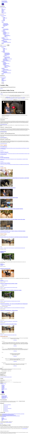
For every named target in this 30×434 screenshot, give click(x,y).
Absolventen (6, 67)
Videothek (3, 10)
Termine (3, 73)
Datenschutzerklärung (24, 428)
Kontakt (3, 390)
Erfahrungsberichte (4, 80)
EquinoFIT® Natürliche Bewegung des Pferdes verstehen (8, 283)
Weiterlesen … (2, 264)
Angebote (3, 70)
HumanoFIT (3, 387)
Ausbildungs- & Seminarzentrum (7, 72)
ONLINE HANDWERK (9, 422)
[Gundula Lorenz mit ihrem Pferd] (7, 408)
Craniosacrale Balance (7, 53)
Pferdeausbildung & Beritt (6, 63)
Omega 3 (4, 30)
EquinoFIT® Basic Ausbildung (3, 252)
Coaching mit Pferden (5, 69)
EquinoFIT (3, 61)
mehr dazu (1, 88)
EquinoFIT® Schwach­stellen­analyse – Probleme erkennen (9, 310)
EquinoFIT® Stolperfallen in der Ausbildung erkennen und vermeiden (10, 290)
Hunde (3, 27)
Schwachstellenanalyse (6, 24)
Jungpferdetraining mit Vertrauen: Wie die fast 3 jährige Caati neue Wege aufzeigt (12, 219)
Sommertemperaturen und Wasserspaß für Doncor (8, 187)
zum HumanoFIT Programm (3, 143)
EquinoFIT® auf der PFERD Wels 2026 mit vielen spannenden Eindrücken (11, 208)
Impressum (3, 418)
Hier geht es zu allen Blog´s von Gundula (5, 232)
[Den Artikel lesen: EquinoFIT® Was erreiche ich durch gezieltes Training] (8, 332)
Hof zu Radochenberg (4, 71)
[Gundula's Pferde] (5, 407)
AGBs (2, 419)
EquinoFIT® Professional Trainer (5, 268)
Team (3, 49)
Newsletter (3, 11)
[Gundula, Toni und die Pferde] (7, 404)
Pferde (4, 50)
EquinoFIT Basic (7, 65)
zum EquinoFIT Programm (3, 131)
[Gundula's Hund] (5, 409)
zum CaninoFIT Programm (3, 137)
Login (2, 12)
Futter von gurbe (5, 59)
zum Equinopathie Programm (3, 124)
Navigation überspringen (3, 7)
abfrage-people (3, 382)
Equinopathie (3, 51)
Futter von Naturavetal (5, 29)
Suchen (8, 45)
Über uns (3, 47)
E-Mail (2, 380)
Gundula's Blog (3, 9)
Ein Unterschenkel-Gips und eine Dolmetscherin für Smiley (9, 197)
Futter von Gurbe (5, 25)
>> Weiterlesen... (15, 361)
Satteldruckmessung (5, 23)
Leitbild (4, 48)
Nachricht (1, 381)
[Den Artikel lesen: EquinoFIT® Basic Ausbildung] (8, 260)
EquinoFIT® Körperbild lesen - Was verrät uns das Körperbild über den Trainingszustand (14, 303)
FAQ (2, 420)
